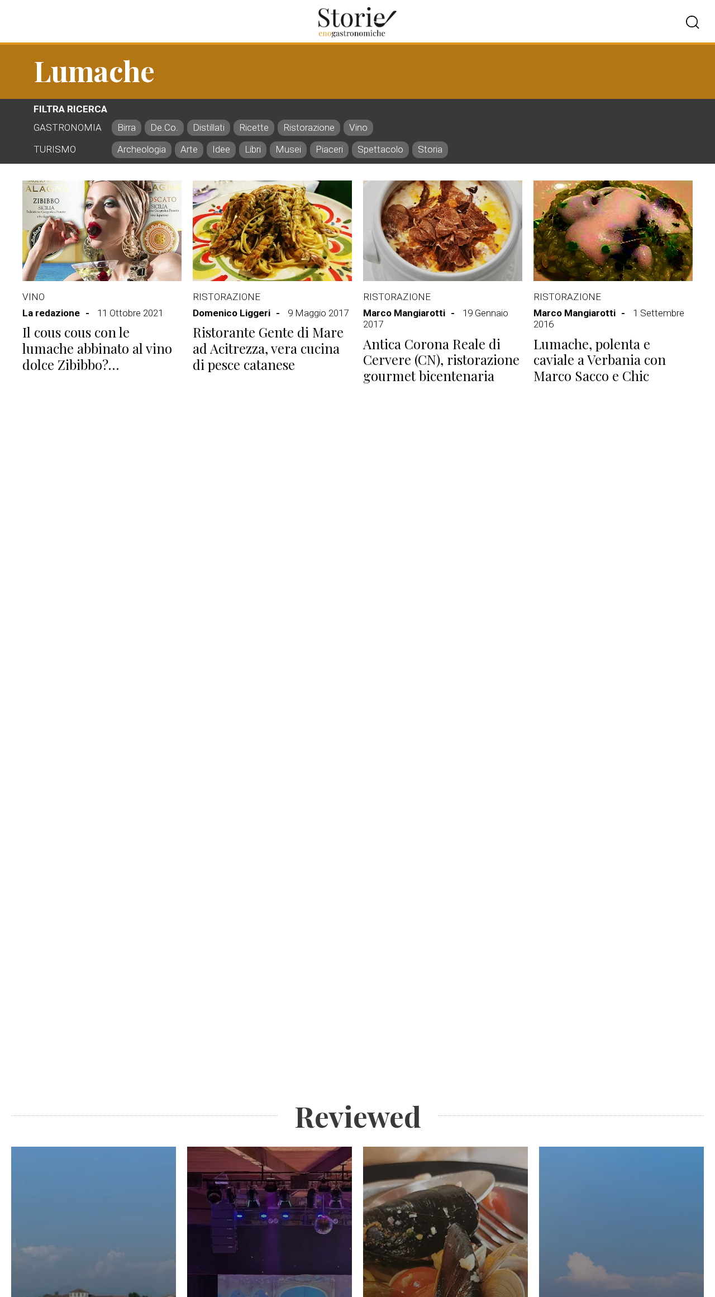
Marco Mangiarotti (404, 313)
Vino (33, 296)
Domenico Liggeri (231, 313)
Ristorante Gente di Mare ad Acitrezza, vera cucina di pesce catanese (268, 348)
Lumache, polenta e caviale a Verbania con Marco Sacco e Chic (599, 360)
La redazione (51, 313)
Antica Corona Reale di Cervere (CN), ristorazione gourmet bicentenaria (441, 360)
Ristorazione (226, 296)
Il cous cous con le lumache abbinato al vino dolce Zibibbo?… (97, 348)
